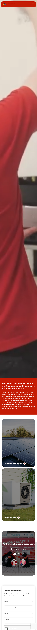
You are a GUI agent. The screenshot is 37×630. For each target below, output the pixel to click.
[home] (8, 4)
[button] (33, 4)
